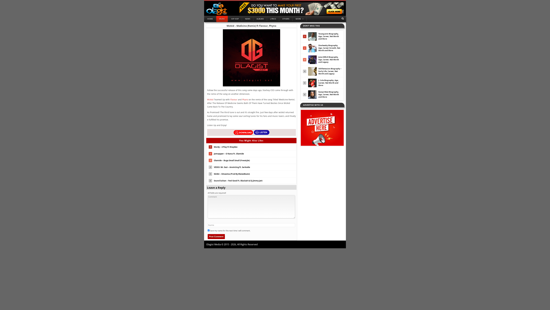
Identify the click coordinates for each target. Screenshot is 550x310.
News (247, 19)
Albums (260, 19)
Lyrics (273, 19)
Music (222, 19)
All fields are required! (217, 193)
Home (210, 19)
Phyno (245, 99)
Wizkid (210, 99)
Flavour (233, 99)
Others (285, 19)
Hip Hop (235, 19)
